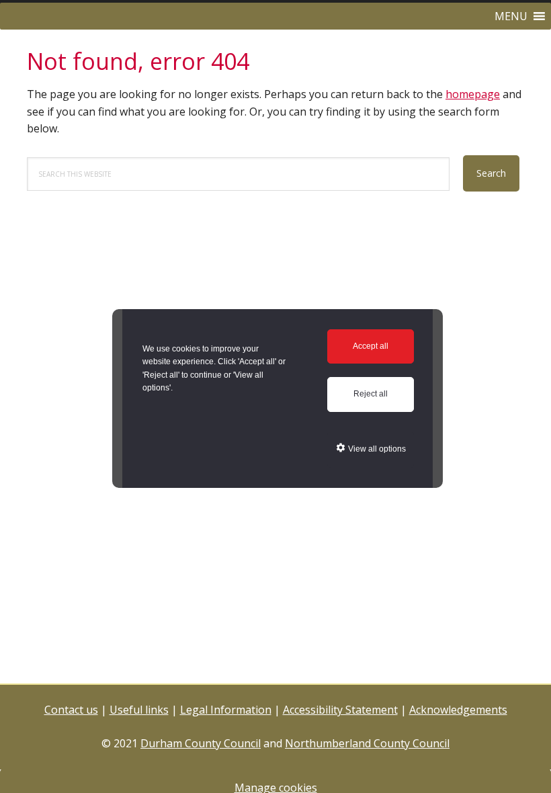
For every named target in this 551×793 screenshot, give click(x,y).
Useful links (139, 709)
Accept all (370, 346)
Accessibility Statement (340, 709)
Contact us (71, 709)
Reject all (370, 394)
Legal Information (225, 709)
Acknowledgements (458, 709)
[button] (511, 16)
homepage (473, 94)
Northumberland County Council (367, 743)
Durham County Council (200, 743)
